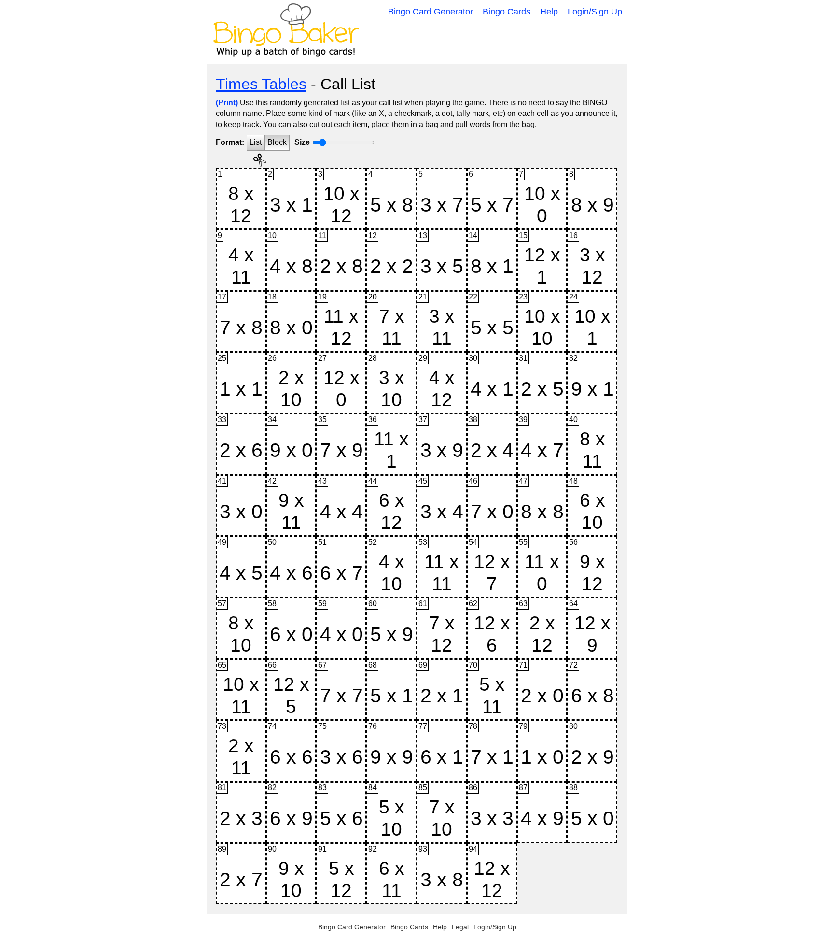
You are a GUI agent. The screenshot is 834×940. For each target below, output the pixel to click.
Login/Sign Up (595, 11)
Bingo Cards (506, 11)
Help (549, 11)
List (256, 142)
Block (277, 142)
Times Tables (261, 84)
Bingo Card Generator (430, 11)
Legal (460, 927)
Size (302, 142)
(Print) (227, 103)
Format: (230, 142)
